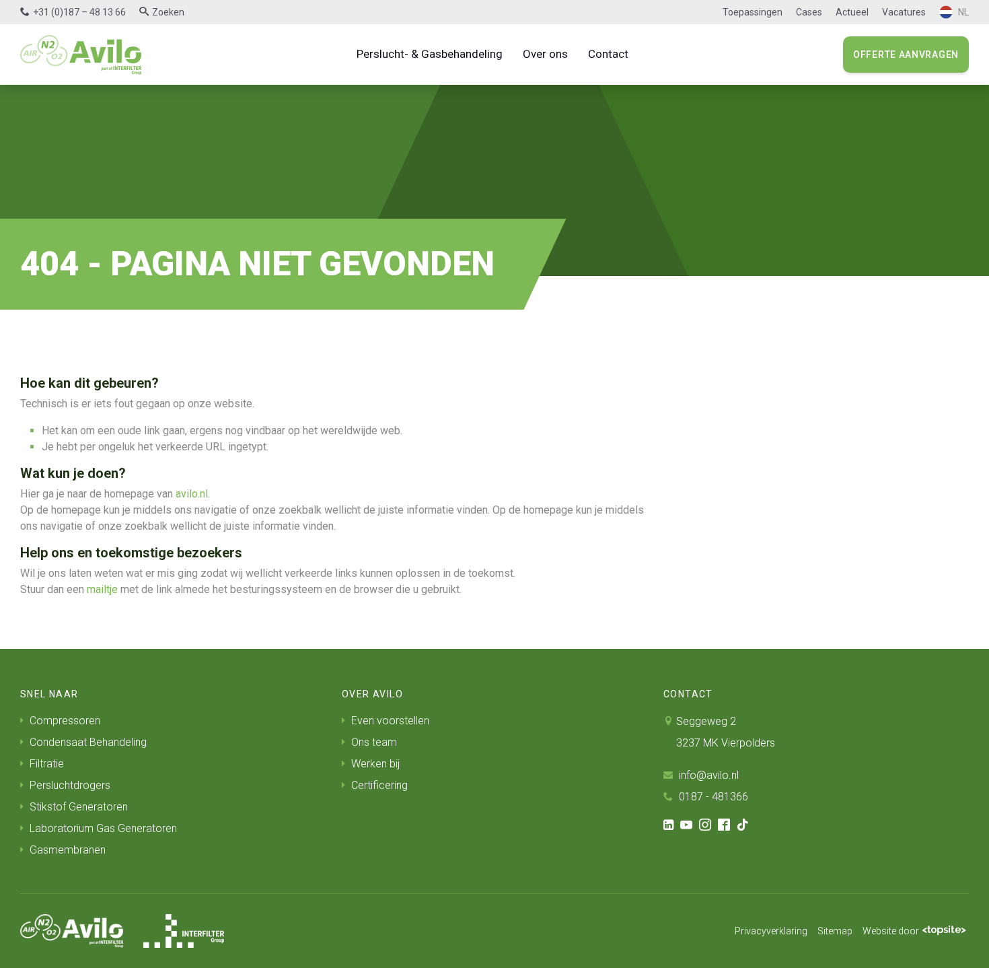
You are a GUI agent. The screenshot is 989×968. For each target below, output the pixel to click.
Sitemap (834, 931)
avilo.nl (192, 493)
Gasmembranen (66, 849)
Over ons (545, 54)
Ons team (373, 742)
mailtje (102, 589)
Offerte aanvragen (906, 54)
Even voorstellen (389, 720)
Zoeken (168, 12)
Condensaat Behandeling (87, 742)
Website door (891, 931)
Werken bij (374, 763)
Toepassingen (752, 12)
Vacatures (904, 12)
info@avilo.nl (707, 775)
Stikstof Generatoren (77, 806)
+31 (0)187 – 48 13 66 (79, 12)
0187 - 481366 (712, 796)
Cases (809, 12)
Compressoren (63, 720)
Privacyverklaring (771, 931)
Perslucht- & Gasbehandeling (430, 54)
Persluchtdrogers (68, 785)
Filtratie (45, 763)
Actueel (852, 12)
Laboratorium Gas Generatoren (102, 828)
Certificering (378, 785)
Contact (608, 54)
